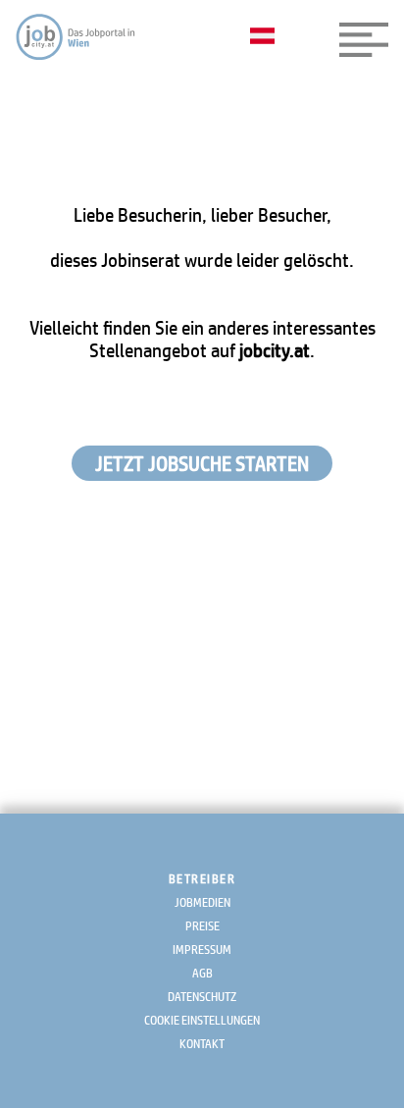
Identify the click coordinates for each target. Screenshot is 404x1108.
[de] (267, 37)
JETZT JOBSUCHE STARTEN (202, 463)
